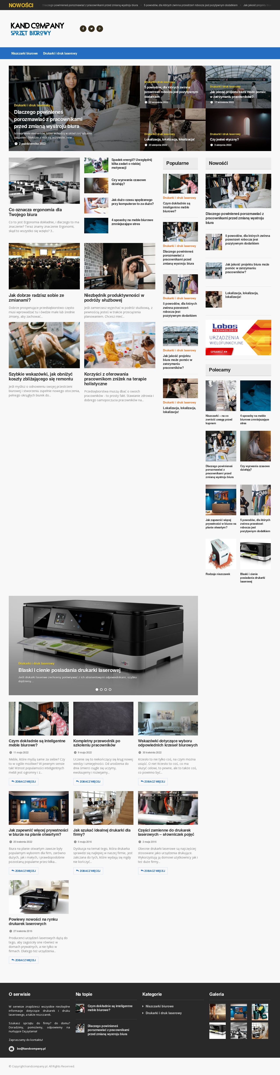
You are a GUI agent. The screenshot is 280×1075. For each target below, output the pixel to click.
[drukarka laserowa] (238, 337)
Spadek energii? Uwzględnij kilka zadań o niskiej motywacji (132, 163)
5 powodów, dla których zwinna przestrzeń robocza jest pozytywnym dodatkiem (178, 5)
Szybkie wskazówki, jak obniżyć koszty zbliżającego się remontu (41, 376)
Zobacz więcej (25, 781)
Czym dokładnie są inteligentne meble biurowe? (176, 207)
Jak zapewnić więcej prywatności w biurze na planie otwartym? (221, 523)
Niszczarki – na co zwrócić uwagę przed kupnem (219, 419)
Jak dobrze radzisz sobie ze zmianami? (36, 297)
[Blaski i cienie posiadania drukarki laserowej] (218, 1030)
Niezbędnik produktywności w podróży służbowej (114, 297)
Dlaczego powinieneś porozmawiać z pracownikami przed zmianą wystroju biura (78, 5)
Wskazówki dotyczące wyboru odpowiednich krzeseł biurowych (168, 743)
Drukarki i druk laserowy (60, 53)
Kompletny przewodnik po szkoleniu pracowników (96, 743)
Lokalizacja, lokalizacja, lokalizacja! (179, 410)
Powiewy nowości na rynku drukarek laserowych (33, 921)
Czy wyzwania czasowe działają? (129, 181)
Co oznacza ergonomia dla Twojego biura (35, 211)
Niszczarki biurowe (24, 53)
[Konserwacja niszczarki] (261, 1012)
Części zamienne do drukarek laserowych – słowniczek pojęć (166, 832)
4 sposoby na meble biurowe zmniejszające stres (132, 221)
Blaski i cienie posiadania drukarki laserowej (252, 577)
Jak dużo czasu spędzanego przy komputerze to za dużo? (133, 201)
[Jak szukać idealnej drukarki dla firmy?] (261, 1030)
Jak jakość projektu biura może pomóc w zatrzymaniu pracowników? (177, 362)
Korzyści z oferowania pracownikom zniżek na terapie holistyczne (115, 379)
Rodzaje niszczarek (218, 574)
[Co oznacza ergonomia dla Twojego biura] (240, 1030)
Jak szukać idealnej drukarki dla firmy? (101, 832)
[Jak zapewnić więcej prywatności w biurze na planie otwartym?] (240, 1012)
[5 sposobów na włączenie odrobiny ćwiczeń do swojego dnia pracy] (218, 1012)
